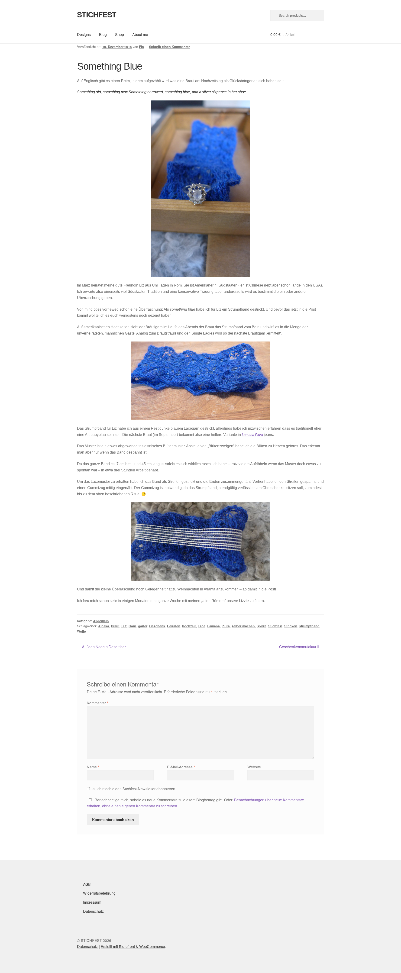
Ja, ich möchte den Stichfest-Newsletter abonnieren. (133, 788)
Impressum (92, 902)
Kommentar (97, 703)
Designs (84, 34)
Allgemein (101, 621)
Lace (201, 626)
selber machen (243, 626)
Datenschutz (93, 911)
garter (142, 626)
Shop (119, 34)
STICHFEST (96, 14)
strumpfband (309, 626)
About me (140, 34)
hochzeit (189, 626)
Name (93, 767)
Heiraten (173, 626)
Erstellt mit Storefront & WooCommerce (133, 946)
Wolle (81, 631)
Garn (132, 626)
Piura (226, 626)
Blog (103, 34)
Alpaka (103, 626)
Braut (115, 626)
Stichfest (275, 626)
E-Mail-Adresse (181, 767)
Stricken (290, 626)
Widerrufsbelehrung (99, 893)
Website (254, 767)
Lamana (213, 626)
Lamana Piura (252, 435)
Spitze (261, 626)
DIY (124, 626)
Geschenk (157, 626)
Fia (141, 46)
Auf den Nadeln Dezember (104, 647)
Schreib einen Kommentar (169, 46)
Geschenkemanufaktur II (299, 647)
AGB (87, 884)
